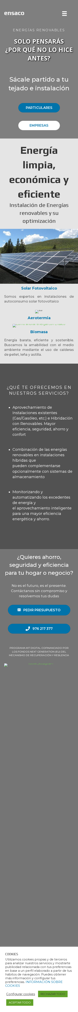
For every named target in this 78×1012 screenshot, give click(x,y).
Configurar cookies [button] (20, 994)
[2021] (65, 13)
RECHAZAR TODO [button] (53, 994)
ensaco (14, 12)
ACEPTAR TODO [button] (20, 1002)
